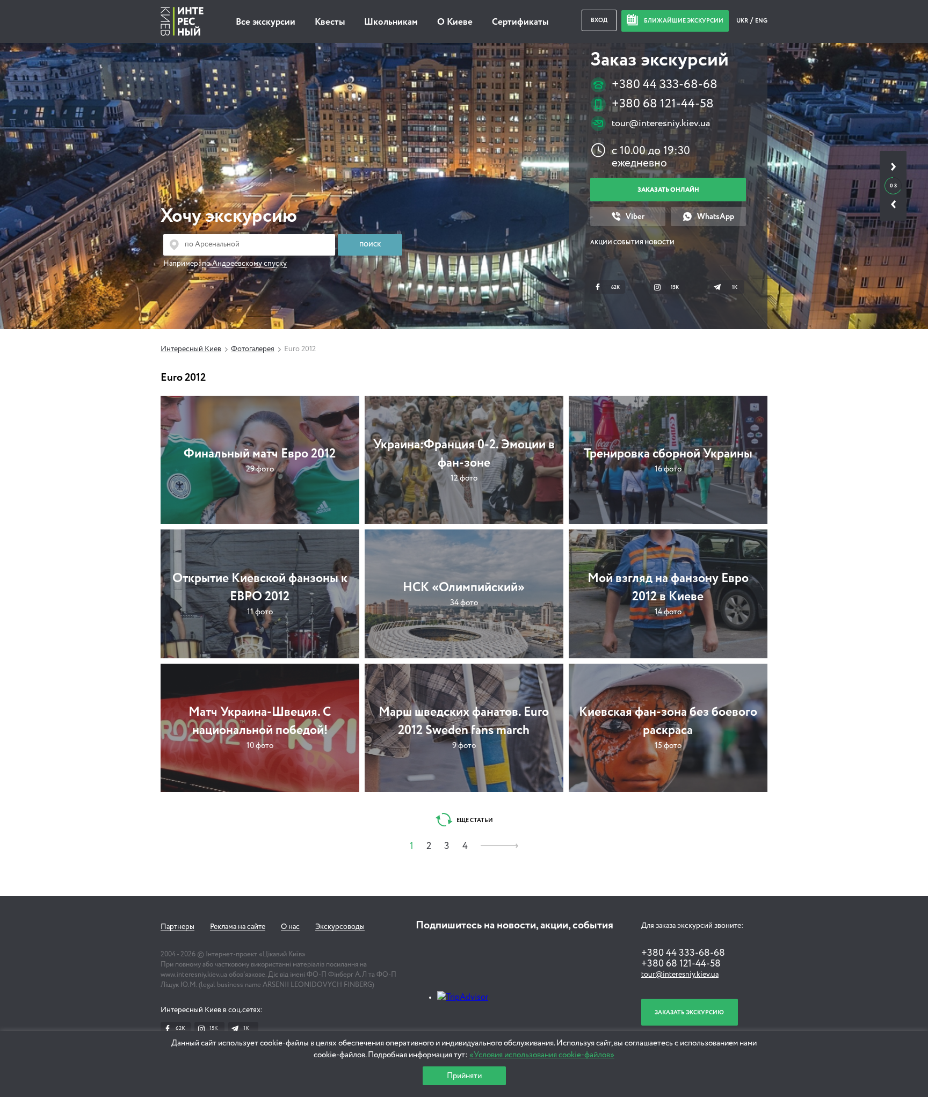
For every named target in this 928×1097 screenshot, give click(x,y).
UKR (742, 21)
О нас (290, 927)
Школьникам (391, 22)
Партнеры (177, 927)
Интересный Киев (191, 349)
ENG (761, 21)
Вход (599, 20)
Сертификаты (520, 22)
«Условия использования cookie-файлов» (541, 1055)
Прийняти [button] (464, 1076)
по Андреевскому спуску (244, 263)
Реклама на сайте (237, 927)
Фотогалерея (252, 349)
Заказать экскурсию (689, 1012)
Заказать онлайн (668, 189)
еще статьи (474, 820)
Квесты (330, 22)
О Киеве (455, 22)
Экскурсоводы (340, 927)
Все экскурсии (265, 22)
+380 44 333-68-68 (664, 84)
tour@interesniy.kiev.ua (661, 123)
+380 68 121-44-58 (663, 104)
